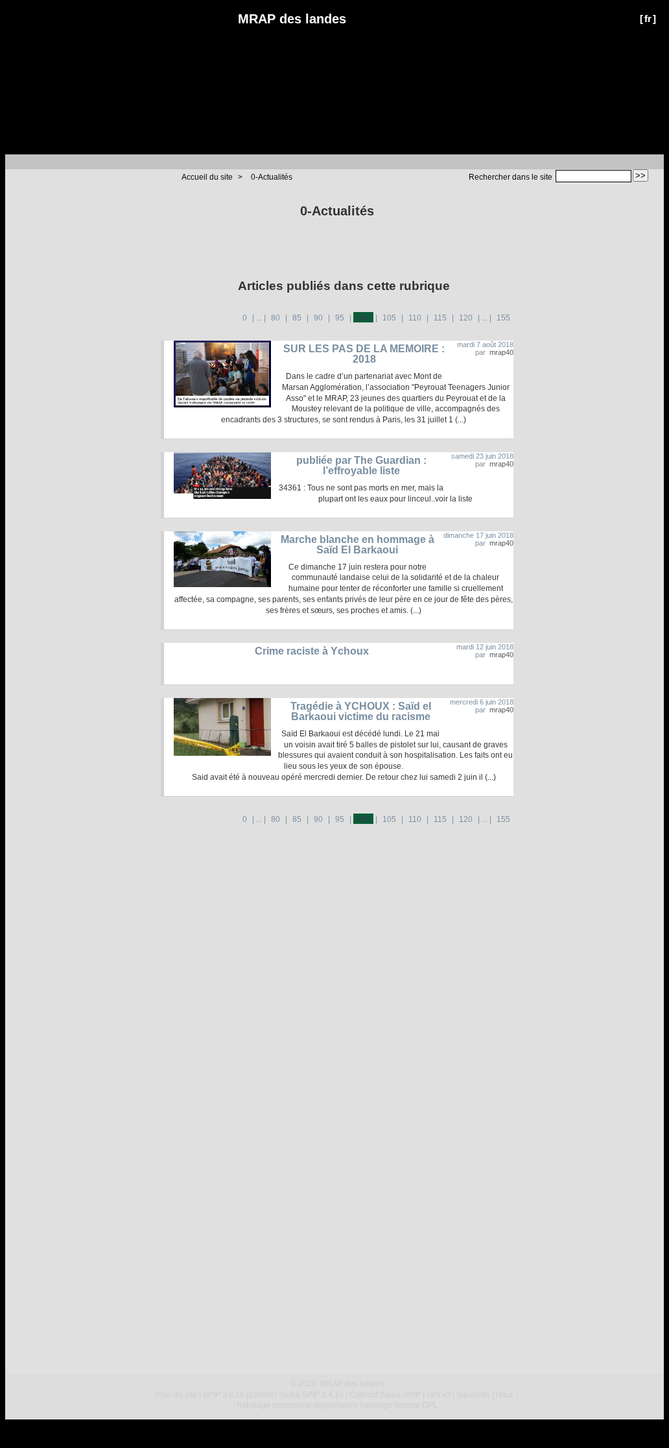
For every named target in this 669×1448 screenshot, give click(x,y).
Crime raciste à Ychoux (312, 651)
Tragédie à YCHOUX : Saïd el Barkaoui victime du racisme (360, 711)
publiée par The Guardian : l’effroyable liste (361, 465)
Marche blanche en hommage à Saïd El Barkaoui (357, 544)
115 (440, 317)
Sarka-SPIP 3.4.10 (311, 1394)
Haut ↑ (507, 1394)
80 (275, 317)
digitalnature (336, 1405)
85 (296, 317)
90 (318, 317)
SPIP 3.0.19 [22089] (238, 1394)
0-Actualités (271, 177)
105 (389, 317)
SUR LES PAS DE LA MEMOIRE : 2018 (364, 354)
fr (647, 18)
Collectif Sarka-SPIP (385, 1394)
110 (414, 317)
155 (503, 317)
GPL (430, 1405)
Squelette (473, 1394)
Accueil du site (207, 177)
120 (466, 317)
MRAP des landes (292, 19)
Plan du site (176, 1394)
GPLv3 (439, 1394)
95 (339, 317)
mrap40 (501, 352)
